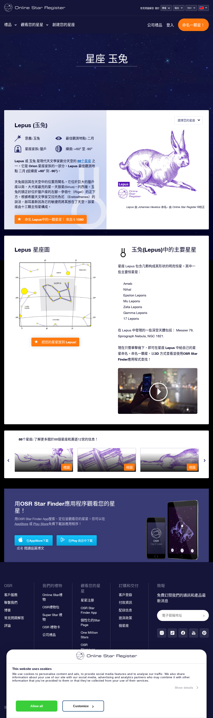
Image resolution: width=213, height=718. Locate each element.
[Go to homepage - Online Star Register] (34, 7)
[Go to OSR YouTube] (193, 633)
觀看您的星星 (32, 24)
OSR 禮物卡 (51, 627)
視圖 (66, 467)
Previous (8, 460)
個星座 (124, 625)
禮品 (8, 24)
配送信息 (125, 610)
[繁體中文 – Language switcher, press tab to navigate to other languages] (203, 8)
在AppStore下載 (37, 540)
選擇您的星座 (186, 120)
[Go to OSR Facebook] (183, 633)
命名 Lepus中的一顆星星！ (54, 219)
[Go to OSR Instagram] (161, 633)
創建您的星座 (63, 24)
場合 (177, 8)
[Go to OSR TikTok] (172, 633)
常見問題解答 (147, 8)
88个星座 (84, 161)
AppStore (21, 524)
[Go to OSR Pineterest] (204, 633)
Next (205, 460)
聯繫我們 (10, 602)
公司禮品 (154, 25)
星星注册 (87, 600)
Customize (81, 706)
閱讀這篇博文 (34, 548)
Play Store (40, 524)
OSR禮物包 (50, 607)
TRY (189, 8)
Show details (184, 687)
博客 (164, 8)
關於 (157, 8)
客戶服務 (10, 595)
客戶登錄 (125, 595)
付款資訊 (125, 602)
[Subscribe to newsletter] (203, 615)
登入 (170, 25)
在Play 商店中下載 (80, 540)
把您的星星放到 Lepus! (59, 342)
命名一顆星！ (193, 25)
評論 (7, 625)
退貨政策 (125, 618)
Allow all (36, 706)
